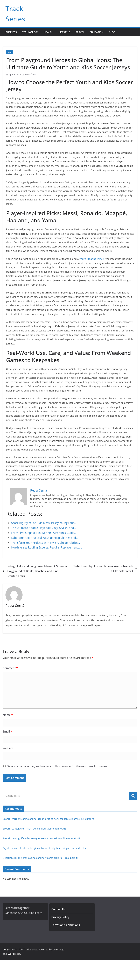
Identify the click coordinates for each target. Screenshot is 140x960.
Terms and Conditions (65, 925)
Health (48, 32)
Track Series (30, 949)
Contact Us (58, 909)
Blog (112, 32)
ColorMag (58, 949)
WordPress (14, 953)
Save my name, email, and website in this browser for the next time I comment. (58, 766)
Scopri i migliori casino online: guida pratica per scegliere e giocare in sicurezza (48, 818)
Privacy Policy (60, 917)
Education (96, 32)
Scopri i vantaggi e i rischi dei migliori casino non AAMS (34, 828)
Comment (10, 668)
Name (8, 715)
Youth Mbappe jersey (91, 258)
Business (11, 32)
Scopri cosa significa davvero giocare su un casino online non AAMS (41, 838)
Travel (80, 32)
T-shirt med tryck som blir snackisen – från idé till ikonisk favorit (103, 568)
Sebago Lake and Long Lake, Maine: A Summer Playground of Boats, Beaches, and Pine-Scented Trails (37, 571)
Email (7, 731)
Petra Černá (30, 74)
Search (133, 796)
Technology (30, 32)
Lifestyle (64, 32)
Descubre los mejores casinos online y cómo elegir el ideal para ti (40, 857)
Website (8, 748)
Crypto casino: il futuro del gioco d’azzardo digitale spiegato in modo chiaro (46, 848)
